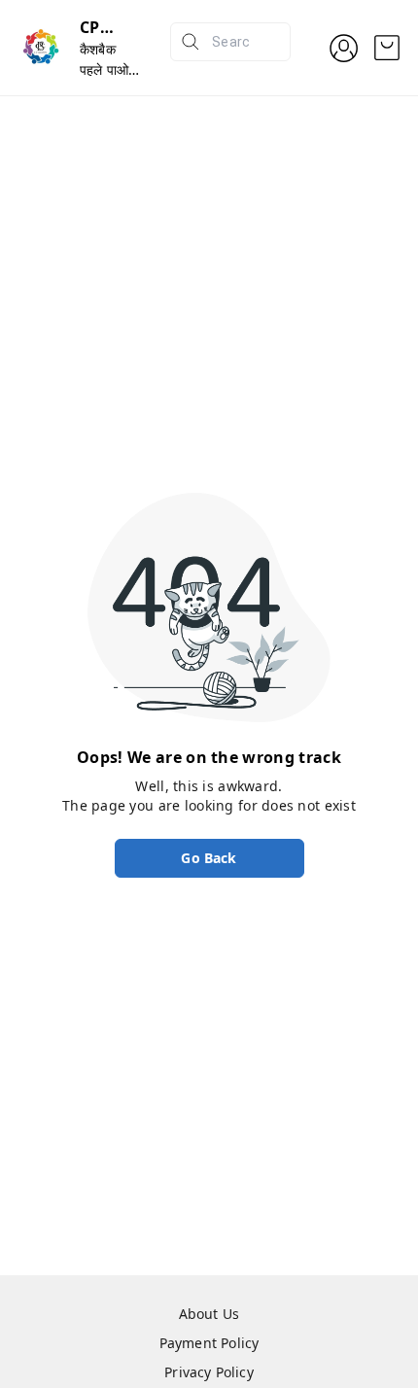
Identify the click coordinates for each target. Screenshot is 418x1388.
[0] (386, 47)
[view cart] (386, 47)
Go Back (208, 858)
